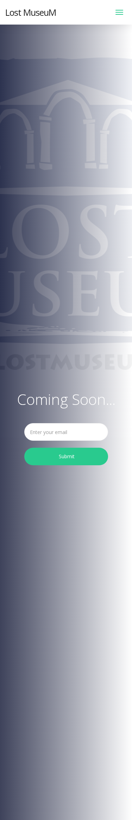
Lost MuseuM (30, 12)
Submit (67, 456)
